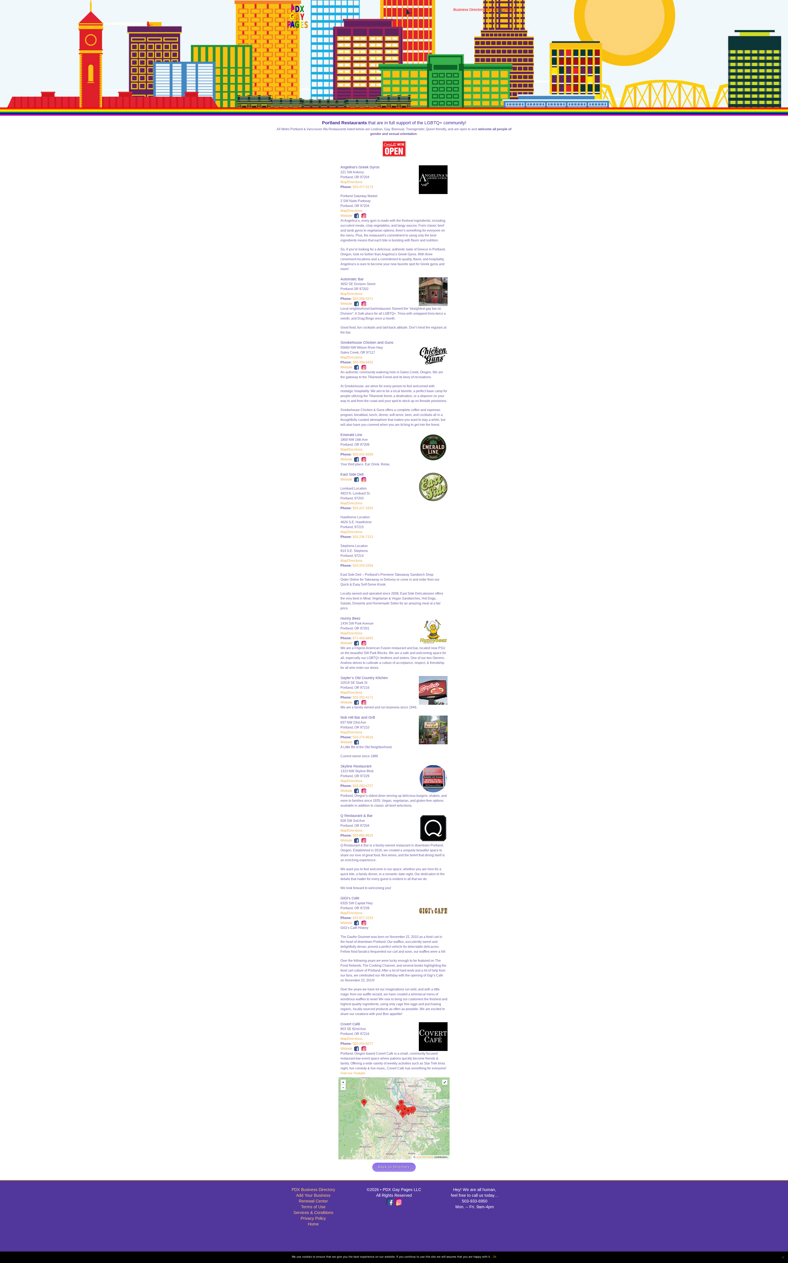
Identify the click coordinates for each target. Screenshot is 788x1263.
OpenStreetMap (425, 1157)
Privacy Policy (313, 1218)
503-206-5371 (363, 298)
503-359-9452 (363, 362)
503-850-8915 (363, 835)
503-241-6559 (363, 454)
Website (346, 215)
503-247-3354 (363, 508)
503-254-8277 (363, 1043)
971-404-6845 (363, 638)
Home (313, 1224)
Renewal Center (313, 1201)
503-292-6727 (363, 786)
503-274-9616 (363, 737)
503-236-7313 (363, 537)
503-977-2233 (363, 918)
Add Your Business (313, 1195)
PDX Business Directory (313, 1189)
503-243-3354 (363, 565)
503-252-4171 (363, 697)
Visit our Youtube (352, 1073)
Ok (494, 1256)
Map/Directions (351, 182)
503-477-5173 (363, 187)
